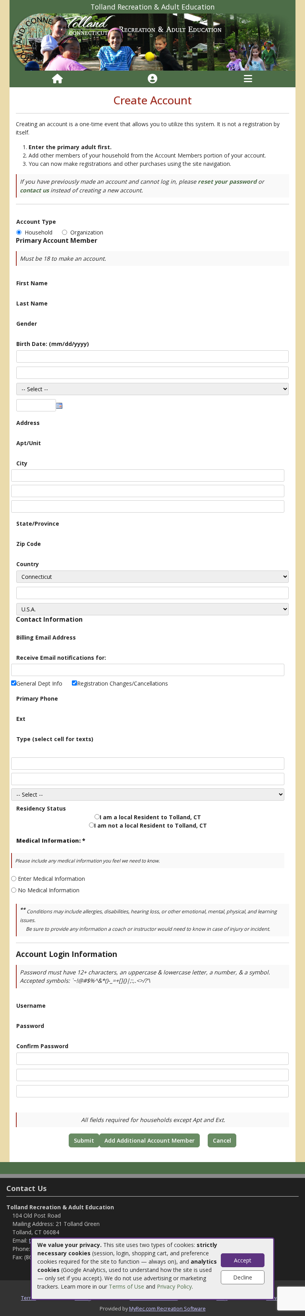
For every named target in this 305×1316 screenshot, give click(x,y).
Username (31, 1005)
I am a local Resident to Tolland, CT (150, 817)
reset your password (227, 181)
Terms (28, 1297)
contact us (34, 190)
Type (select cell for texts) (54, 739)
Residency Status (41, 808)
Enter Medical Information (51, 878)
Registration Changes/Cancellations (122, 683)
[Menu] (248, 79)
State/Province (37, 523)
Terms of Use (126, 1286)
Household (40, 232)
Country (27, 564)
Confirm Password (42, 1046)
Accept (242, 1260)
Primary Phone (37, 698)
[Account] (152, 79)
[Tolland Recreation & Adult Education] (152, 41)
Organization (86, 232)
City (21, 463)
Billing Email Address (46, 637)
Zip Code (28, 544)
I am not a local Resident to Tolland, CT (150, 825)
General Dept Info (39, 683)
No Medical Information (48, 890)
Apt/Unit (28, 443)
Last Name (32, 303)
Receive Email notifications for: (61, 657)
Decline (242, 1277)
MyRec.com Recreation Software (167, 1308)
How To (275, 1297)
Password (30, 1026)
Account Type (36, 221)
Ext (20, 718)
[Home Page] (57, 79)
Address (28, 422)
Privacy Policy (174, 1286)
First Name (32, 283)
